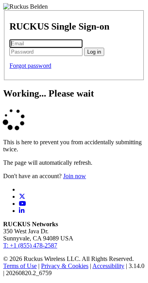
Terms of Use (20, 266)
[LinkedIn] (21, 210)
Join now (74, 176)
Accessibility (108, 266)
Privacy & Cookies (64, 266)
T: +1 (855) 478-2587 (30, 245)
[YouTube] (22, 203)
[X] (22, 196)
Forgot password (30, 65)
